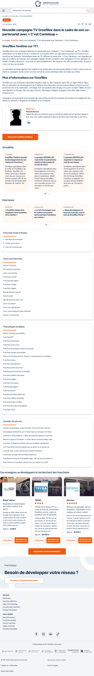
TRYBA (38, 500)
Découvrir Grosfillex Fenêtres (20, 137)
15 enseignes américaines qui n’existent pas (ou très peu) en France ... (28, 432)
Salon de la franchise (10, 604)
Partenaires (7, 598)
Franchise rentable (9, 284)
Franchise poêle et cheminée (13, 398)
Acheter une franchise (11, 315)
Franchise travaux (9, 360)
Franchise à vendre (10, 277)
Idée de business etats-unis (13, 300)
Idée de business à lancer (12, 292)
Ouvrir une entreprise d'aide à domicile (16, 311)
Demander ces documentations (47, 551)
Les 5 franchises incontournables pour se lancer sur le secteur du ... (27, 447)
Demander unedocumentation (21, 540)
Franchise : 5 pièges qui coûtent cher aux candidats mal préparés (26, 443)
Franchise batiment (26, 16)
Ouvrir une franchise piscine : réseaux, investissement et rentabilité (27, 356)
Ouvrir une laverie (9, 304)
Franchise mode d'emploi (15, 233)
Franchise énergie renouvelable (14, 352)
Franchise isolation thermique (13, 375)
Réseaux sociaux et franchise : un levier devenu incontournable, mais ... (28, 439)
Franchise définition (10, 601)
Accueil (4, 16)
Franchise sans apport (11, 281)
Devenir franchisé (9, 265)
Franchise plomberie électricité (14, 394)
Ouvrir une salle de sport (11, 307)
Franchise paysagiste (10, 387)
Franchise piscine (9, 391)
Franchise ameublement (11, 364)
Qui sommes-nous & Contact (56, 660)
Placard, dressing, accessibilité (14, 333)
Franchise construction (11, 345)
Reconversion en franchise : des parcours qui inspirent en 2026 (25, 462)
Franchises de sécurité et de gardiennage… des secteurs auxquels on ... (28, 458)
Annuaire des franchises (11, 269)
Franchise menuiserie (10, 383)
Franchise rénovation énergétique (15, 406)
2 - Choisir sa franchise (11, 243)
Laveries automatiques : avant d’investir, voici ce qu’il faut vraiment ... (27, 428)
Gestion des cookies (7, 671)
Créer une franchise (10, 273)
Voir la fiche (7, 540)
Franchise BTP (8, 337)
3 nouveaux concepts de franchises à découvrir (20, 455)
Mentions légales (52, 665)
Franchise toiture (9, 410)
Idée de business (9, 617)
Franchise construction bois (13, 368)
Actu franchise (13, 16)
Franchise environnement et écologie (16, 371)
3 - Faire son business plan (12, 247)
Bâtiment (6, 20)
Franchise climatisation (11, 341)
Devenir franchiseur (10, 610)
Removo (70, 500)
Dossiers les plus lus (12, 421)
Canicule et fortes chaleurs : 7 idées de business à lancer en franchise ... (28, 436)
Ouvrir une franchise (12, 258)
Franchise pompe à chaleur (12, 402)
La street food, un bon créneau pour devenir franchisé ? (23, 451)
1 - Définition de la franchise (13, 239)
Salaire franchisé (9, 626)
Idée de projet (8, 296)
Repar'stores (9, 500)
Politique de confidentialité (9, 665)
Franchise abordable (10, 629)
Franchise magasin (9, 288)
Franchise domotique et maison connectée (18, 349)
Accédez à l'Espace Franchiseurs (24, 580)
